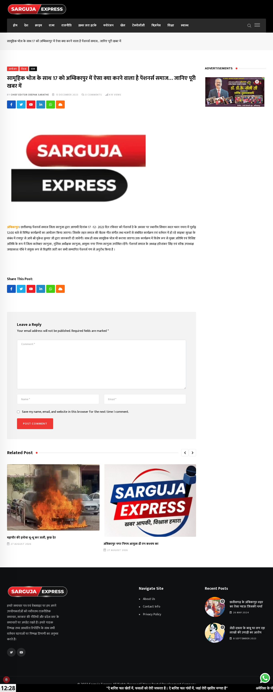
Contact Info (151, 607)
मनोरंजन (108, 25)
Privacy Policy (152, 614)
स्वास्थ (184, 25)
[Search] (249, 25)
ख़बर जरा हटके (87, 25)
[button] (184, 452)
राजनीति (66, 25)
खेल (122, 25)
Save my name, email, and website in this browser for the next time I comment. (75, 412)
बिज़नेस (156, 25)
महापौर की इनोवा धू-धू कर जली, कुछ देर (31, 537)
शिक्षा (170, 25)
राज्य (52, 25)
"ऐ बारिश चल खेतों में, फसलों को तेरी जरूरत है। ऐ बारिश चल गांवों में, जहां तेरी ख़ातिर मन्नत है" (142, 688)
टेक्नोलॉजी (138, 25)
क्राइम (38, 25)
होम (15, 25)
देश (26, 25)
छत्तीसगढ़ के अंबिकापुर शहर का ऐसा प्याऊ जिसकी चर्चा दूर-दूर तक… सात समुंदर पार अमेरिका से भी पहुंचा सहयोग (247, 609)
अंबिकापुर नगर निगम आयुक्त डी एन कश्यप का (131, 544)
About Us (149, 599)
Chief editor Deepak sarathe (30, 95)
